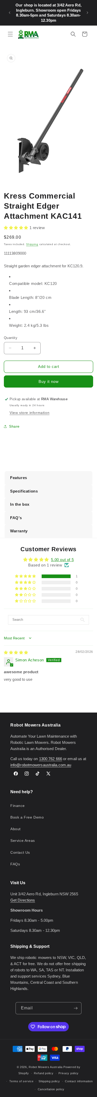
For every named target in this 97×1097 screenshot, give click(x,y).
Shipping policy (49, 1081)
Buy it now (49, 381)
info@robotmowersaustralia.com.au (40, 765)
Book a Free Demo (27, 817)
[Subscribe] (75, 1008)
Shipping (32, 244)
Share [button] (14, 426)
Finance (17, 806)
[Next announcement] (87, 12)
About (15, 829)
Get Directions (22, 900)
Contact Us (20, 852)
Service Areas (22, 840)
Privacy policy (68, 1073)
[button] (10, 34)
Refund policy (43, 1073)
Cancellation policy (51, 1089)
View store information (29, 413)
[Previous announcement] (9, 12)
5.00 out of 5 (62, 559)
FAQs (15, 864)
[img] (16, 652)
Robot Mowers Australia (45, 1067)
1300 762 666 (50, 758)
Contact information (79, 1081)
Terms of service (21, 1081)
